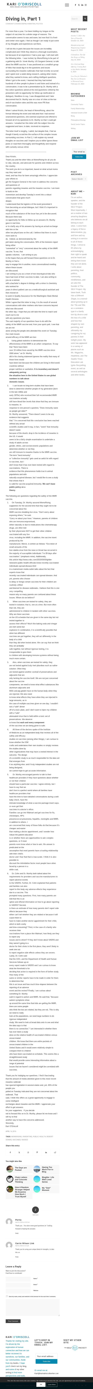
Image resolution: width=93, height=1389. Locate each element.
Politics (39, 24)
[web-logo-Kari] (27, 5)
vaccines (16, 1140)
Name (35, 1278)
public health (39, 1137)
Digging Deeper (21, 24)
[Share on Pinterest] (37, 1152)
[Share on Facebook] (10, 1152)
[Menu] (66, 5)
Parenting (31, 24)
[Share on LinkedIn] (46, 1152)
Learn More (52, 1384)
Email (35, 1284)
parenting (27, 1137)
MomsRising (42, 58)
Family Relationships (78, 108)
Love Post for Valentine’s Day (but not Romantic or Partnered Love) (79, 78)
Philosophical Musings (78, 120)
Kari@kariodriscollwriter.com (46, 1373)
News (73, 100)
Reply (16, 1233)
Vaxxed (24, 1140)
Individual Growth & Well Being (79, 114)
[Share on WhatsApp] (28, 1152)
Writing (73, 128)
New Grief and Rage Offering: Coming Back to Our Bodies (78, 66)
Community (10, 24)
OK (41, 1384)
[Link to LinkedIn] (82, 5)
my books (14, 1363)
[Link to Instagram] (85, 5)
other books (79, 375)
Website (35, 1290)
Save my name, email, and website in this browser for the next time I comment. (32, 1296)
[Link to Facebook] (75, 5)
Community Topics (77, 104)
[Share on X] (19, 1152)
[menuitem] (66, 5)
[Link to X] (79, 5)
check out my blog (18, 1366)
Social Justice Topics (78, 124)
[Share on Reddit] (55, 1152)
